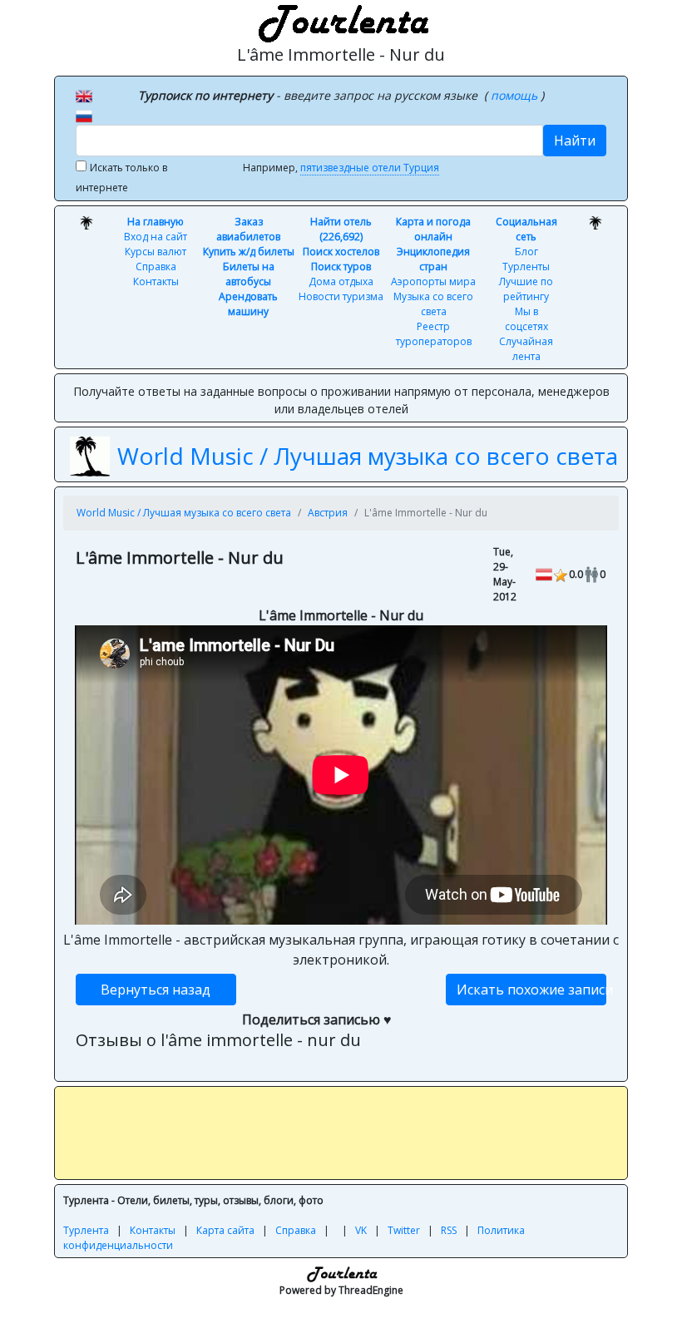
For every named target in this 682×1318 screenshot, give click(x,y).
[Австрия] (544, 573)
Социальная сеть (526, 229)
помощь (516, 95)
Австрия (328, 513)
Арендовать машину (248, 303)
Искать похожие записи (531, 989)
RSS (449, 1230)
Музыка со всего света (433, 303)
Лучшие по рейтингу (526, 289)
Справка (156, 266)
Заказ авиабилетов (248, 229)
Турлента (86, 1230)
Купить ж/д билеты (248, 251)
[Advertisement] (366, 1132)
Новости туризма (341, 296)
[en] (84, 95)
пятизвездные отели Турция (369, 167)
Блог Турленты (526, 259)
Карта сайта (225, 1230)
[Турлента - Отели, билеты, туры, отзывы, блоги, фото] (341, 21)
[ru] (84, 115)
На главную (155, 222)
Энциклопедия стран (433, 259)
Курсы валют (155, 251)
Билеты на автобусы (248, 274)
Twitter (404, 1230)
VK (361, 1230)
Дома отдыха (341, 281)
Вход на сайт (155, 237)
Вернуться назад (155, 989)
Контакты (156, 281)
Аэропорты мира (433, 281)
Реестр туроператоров (434, 333)
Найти (575, 140)
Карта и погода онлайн (433, 229)
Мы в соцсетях (526, 318)
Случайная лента (526, 348)
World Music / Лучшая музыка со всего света (367, 455)
